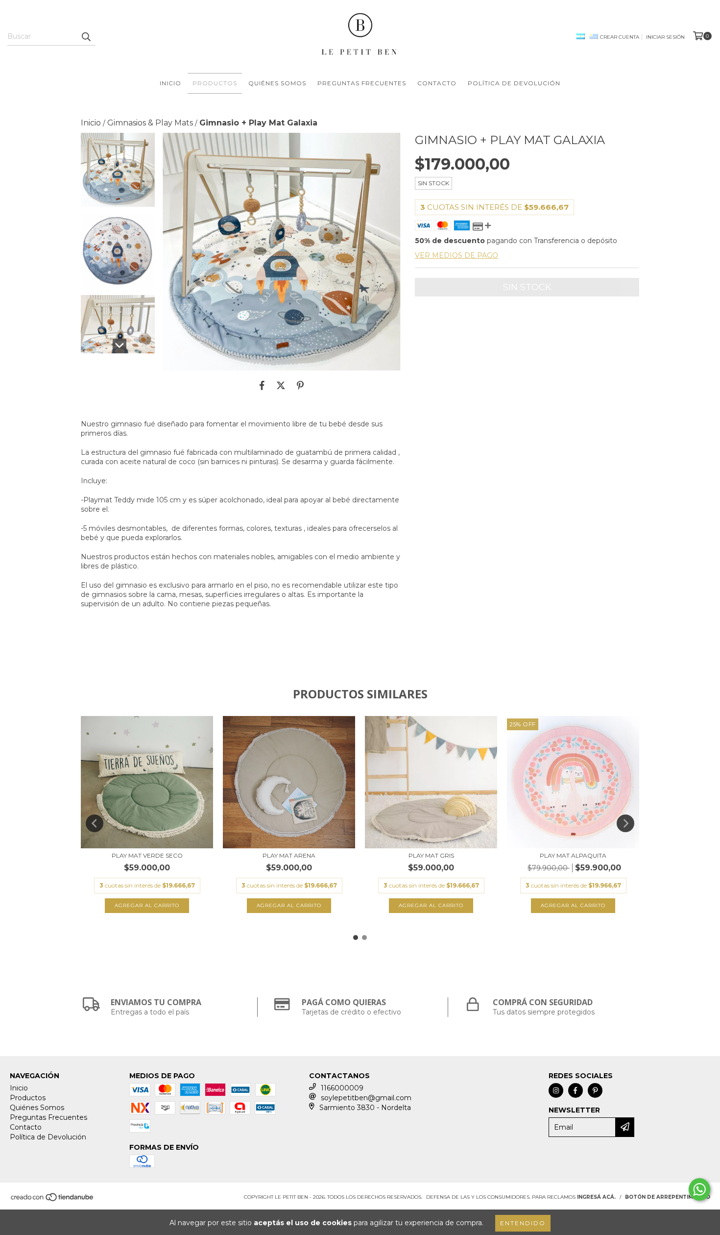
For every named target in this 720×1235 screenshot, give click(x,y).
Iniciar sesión (665, 37)
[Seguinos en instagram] (556, 1090)
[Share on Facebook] (262, 385)
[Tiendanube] (53, 1200)
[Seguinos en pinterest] (595, 1090)
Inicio (170, 83)
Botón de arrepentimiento (667, 1197)
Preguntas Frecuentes (361, 83)
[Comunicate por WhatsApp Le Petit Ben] (699, 1189)
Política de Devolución (514, 83)
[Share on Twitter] (281, 385)
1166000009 (342, 1088)
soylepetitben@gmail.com (366, 1097)
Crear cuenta (619, 37)
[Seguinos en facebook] (575, 1090)
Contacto (436, 83)
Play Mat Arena (289, 855)
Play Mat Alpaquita (573, 855)
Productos (214, 83)
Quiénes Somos (277, 83)
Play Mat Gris (431, 855)
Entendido (523, 1223)
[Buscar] (86, 37)
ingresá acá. (596, 1197)
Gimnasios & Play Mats (150, 122)
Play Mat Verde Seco (147, 855)
